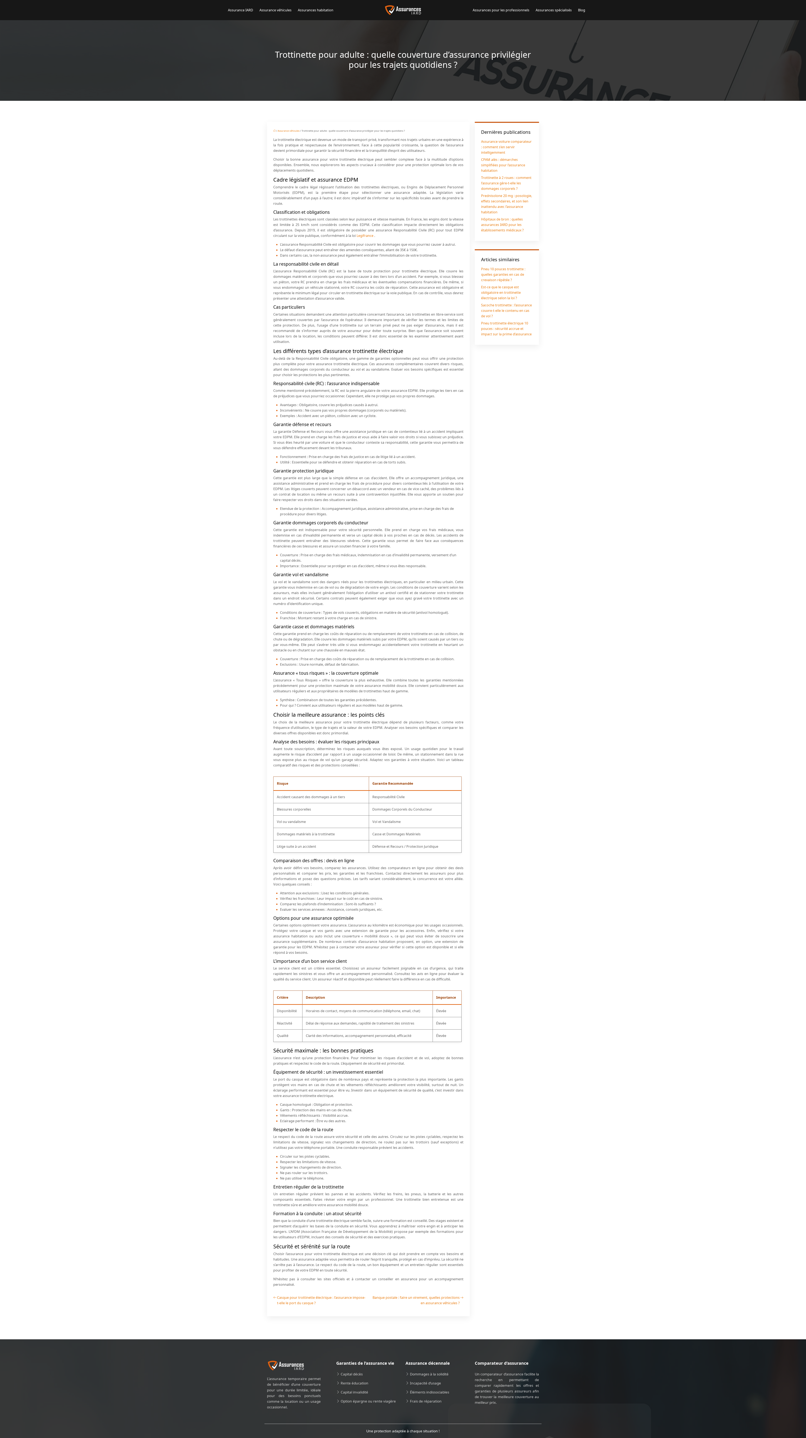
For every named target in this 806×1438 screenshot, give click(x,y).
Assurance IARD (240, 10)
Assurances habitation (315, 10)
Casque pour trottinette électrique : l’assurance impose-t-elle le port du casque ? (321, 1300)
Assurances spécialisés (554, 10)
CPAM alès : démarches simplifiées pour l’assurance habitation (503, 165)
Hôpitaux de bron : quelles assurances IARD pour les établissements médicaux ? (502, 224)
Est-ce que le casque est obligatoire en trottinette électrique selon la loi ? (501, 292)
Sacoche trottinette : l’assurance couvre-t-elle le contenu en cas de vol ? (506, 310)
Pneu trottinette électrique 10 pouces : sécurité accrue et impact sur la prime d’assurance (506, 328)
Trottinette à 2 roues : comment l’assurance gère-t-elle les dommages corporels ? (506, 183)
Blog (581, 10)
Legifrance (365, 235)
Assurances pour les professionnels (501, 10)
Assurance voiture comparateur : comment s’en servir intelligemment (506, 147)
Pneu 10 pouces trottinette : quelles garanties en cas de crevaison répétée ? (503, 274)
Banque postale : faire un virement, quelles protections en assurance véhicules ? (416, 1300)
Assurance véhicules (275, 10)
